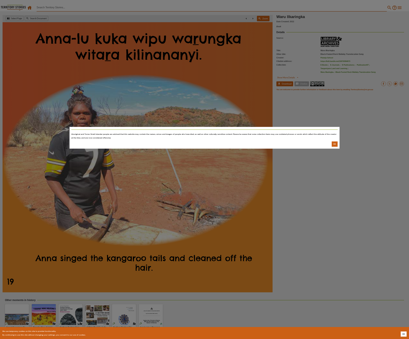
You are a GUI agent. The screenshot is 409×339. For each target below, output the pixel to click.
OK (334, 144)
